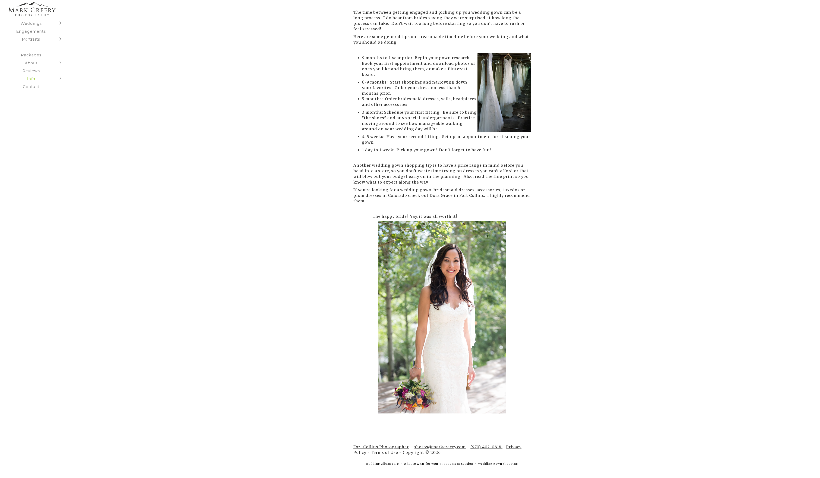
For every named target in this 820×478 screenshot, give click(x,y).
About (31, 63)
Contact (31, 86)
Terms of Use (384, 452)
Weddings (31, 23)
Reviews (31, 71)
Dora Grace (441, 195)
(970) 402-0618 (486, 446)
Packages (31, 55)
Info (31, 78)
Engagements (31, 31)
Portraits (31, 39)
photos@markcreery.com (439, 446)
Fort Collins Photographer (381, 446)
